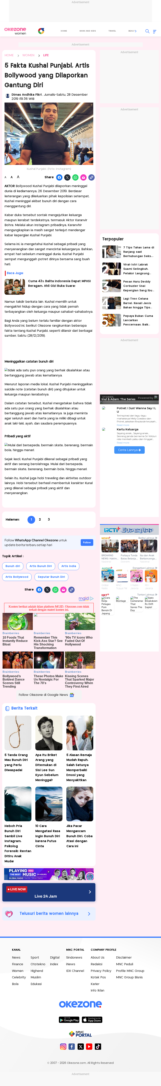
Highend (37, 971)
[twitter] (80, 1046)
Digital (54, 957)
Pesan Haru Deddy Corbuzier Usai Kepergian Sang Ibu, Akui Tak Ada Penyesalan (138, 286)
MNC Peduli (124, 964)
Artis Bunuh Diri (41, 566)
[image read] (15, 287)
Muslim (36, 977)
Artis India (68, 566)
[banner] (49, 879)
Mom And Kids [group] (88, 31)
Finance (17, 964)
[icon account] (8, 95)
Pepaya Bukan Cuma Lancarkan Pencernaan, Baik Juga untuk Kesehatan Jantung (138, 321)
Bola (15, 984)
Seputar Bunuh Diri (51, 577)
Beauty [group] (132, 31)
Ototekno (38, 964)
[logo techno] (15, 31)
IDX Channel (75, 971)
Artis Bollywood (16, 577)
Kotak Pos (98, 977)
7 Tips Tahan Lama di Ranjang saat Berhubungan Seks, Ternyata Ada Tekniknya (138, 252)
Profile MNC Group (130, 971)
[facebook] (72, 1046)
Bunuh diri (12, 566)
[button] (136, 31)
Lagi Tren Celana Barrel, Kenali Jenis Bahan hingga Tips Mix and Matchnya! (137, 303)
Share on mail (83, 177)
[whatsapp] (75, 177)
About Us (97, 957)
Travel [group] (112, 31)
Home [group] (64, 31)
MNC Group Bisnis (129, 977)
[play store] (69, 1019)
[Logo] (41, 31)
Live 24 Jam (46, 896)
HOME (9, 55)
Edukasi (36, 984)
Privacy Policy (101, 971)
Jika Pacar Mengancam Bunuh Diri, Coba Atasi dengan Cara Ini (79, 836)
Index (54, 964)
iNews (70, 964)
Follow (87, 542)
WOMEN (28, 55)
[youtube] (89, 1046)
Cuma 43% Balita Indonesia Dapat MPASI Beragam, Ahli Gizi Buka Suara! (59, 283)
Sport (35, 957)
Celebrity (19, 977)
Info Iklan (97, 990)
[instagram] (63, 1046)
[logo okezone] (80, 1004)
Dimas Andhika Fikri (27, 94)
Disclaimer (124, 957)
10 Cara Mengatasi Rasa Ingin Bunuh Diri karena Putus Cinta (47, 836)
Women (17, 971)
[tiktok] (98, 1046)
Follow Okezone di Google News (43, 694)
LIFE (46, 55)
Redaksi (96, 964)
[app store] (92, 1019)
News (16, 957)
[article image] (111, 251)
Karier (95, 984)
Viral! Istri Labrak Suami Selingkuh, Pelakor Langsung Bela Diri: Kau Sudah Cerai (137, 269)
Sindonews (74, 957)
